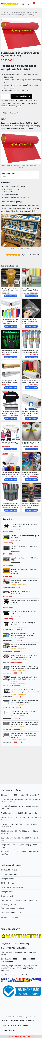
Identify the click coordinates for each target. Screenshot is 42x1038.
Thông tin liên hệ (7, 892)
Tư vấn (21, 1020)
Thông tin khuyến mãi (9, 874)
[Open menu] (39, 4)
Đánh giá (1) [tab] (14, 113)
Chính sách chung (7, 883)
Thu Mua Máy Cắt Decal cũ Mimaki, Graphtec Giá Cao (20, 813)
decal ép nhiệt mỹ (14, 103)
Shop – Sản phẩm (7, 896)
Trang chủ (5, 12)
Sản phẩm (14, 1020)
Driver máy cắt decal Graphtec (12, 908)
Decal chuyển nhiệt (18, 12)
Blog (19, 1025)
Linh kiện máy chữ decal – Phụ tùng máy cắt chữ (19, 900)
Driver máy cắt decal (8, 905)
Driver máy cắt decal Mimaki (11, 912)
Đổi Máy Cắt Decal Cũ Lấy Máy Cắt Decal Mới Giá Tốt (20, 795)
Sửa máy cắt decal (8, 1030)
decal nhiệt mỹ (11, 106)
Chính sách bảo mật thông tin (12, 887)
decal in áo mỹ (27, 103)
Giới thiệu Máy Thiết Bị (9, 870)
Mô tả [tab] (4, 113)
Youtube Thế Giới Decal (9, 918)
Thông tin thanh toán (8, 879)
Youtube (25, 1025)
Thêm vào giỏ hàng (21, 96)
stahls (19, 106)
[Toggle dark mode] (28, 4)
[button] (20, 21)
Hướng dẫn (30, 1020)
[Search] (23, 4)
